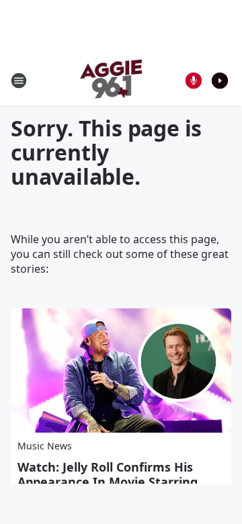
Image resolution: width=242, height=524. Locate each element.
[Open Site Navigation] (19, 81)
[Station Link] (112, 80)
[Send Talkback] (194, 81)
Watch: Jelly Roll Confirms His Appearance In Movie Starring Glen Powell (107, 482)
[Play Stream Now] (220, 81)
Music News (44, 445)
